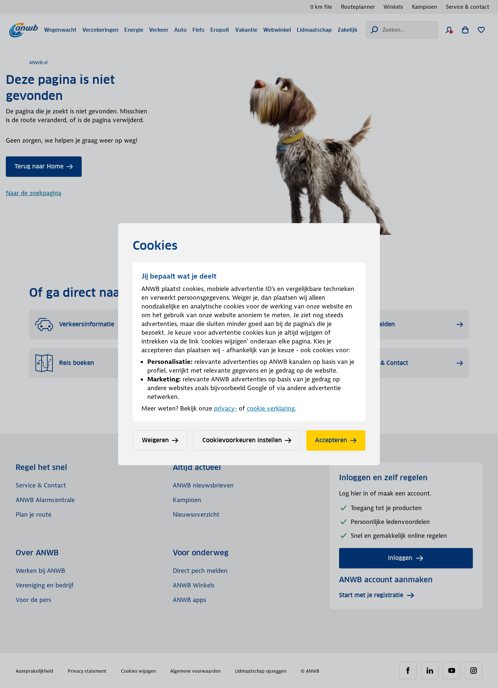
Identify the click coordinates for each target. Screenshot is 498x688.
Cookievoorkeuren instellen (242, 440)
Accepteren (331, 440)
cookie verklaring (271, 408)
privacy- (225, 408)
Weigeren (155, 440)
